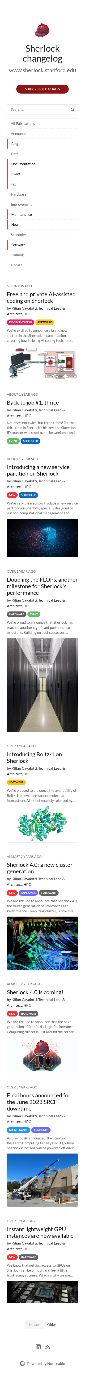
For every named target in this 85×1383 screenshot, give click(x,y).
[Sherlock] (42, 31)
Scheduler (18, 234)
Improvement (21, 204)
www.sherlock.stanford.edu (42, 70)
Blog (14, 144)
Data (15, 154)
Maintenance (21, 214)
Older (51, 1324)
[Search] (72, 109)
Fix (13, 184)
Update (16, 265)
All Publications (23, 123)
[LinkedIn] (40, 1346)
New (14, 224)
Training (17, 255)
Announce (18, 133)
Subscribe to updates (42, 89)
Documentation (23, 164)
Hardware (18, 194)
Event (16, 174)
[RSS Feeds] (47, 1346)
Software (18, 245)
